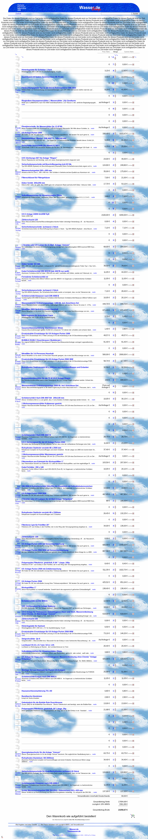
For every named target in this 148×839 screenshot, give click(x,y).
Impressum (75, 835)
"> (16, 55)
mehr (23, 91)
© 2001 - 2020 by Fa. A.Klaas (87, 835)
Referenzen (68, 835)
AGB (62, 835)
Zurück (18, 14)
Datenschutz (56, 835)
